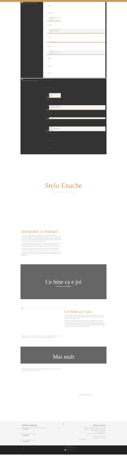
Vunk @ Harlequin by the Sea (29, 440)
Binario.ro (73, 447)
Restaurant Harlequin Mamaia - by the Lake (94, 427)
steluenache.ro (41, 336)
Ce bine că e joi (30, 336)
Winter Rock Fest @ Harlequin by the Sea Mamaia (34, 427)
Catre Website (85, 390)
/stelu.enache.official (32, 337)
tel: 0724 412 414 (101, 432)
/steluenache (58, 336)
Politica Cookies (83, 439)
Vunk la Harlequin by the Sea (29, 434)
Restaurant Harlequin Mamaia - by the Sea (94, 429)
